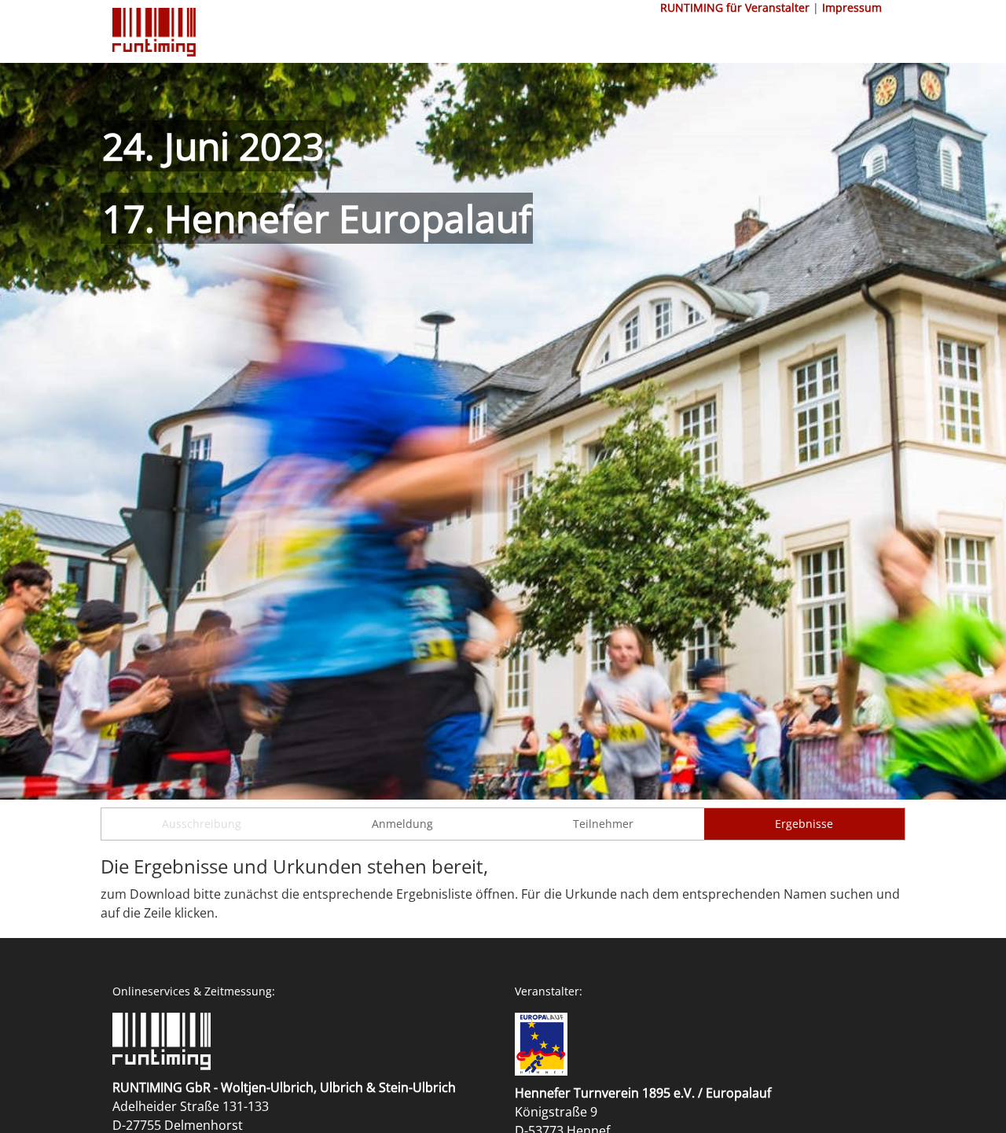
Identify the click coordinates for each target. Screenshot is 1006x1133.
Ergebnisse (804, 823)
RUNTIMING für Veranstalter (735, 7)
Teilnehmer (603, 823)
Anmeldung (402, 823)
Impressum (852, 7)
